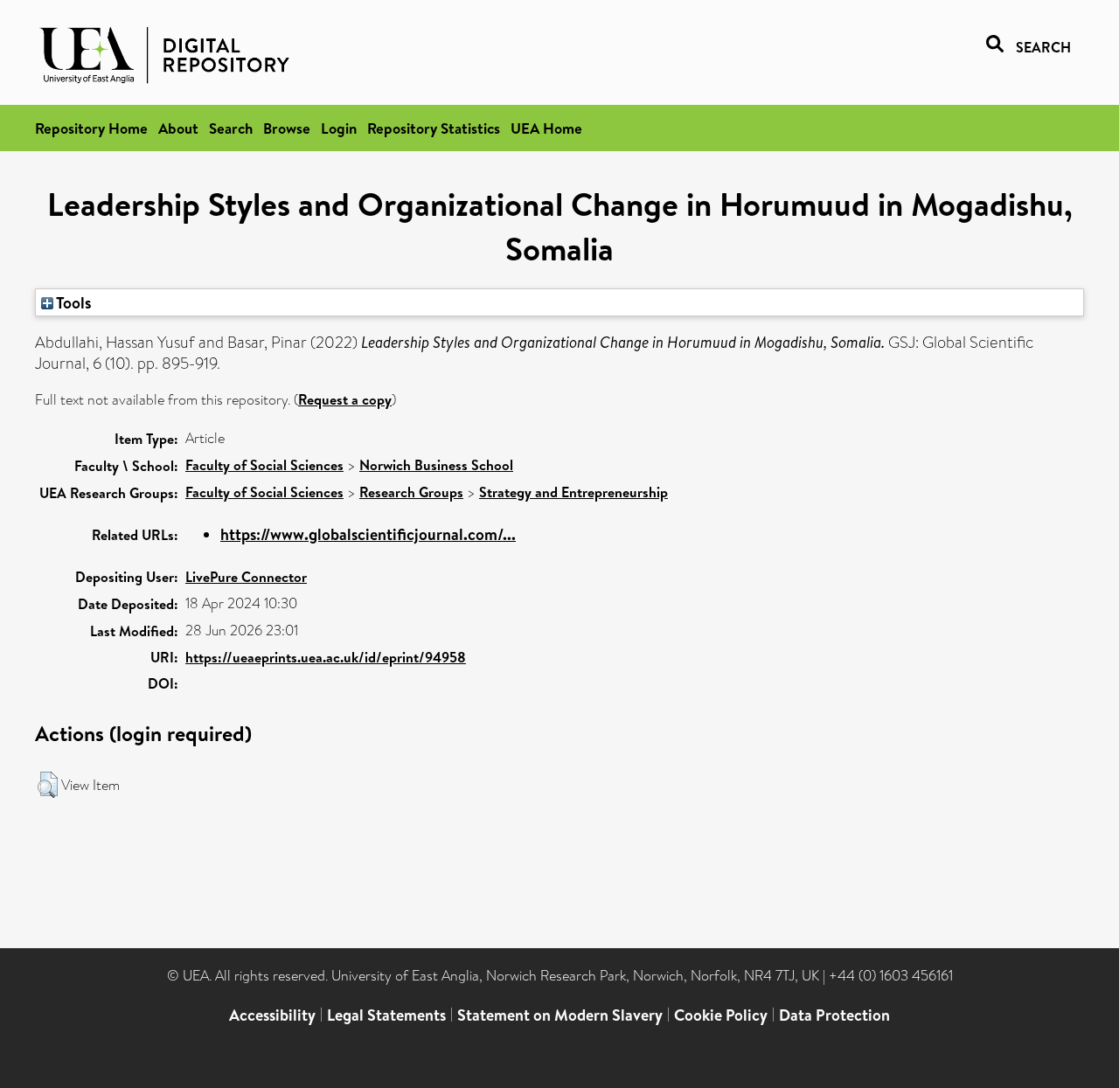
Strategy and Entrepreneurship (573, 492)
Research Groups (411, 492)
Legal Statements (386, 1015)
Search (231, 128)
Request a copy (345, 399)
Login (339, 128)
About (178, 128)
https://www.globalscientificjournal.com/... (368, 534)
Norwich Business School (436, 465)
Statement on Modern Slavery (560, 1015)
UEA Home (546, 128)
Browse (286, 128)
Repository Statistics (433, 128)
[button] (48, 785)
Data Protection (834, 1015)
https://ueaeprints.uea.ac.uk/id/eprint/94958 (325, 657)
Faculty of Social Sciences (264, 465)
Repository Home (91, 128)
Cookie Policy (721, 1015)
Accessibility (272, 1015)
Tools (72, 302)
